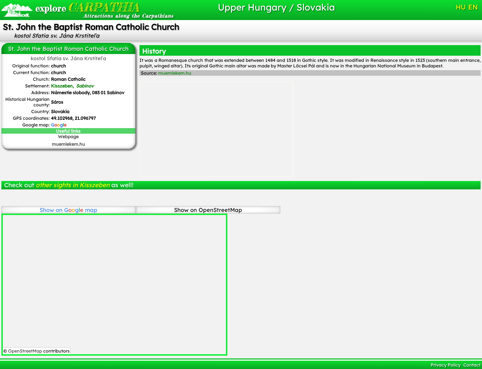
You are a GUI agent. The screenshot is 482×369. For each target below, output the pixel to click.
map (80, 209)
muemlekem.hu (68, 144)
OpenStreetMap (25, 351)
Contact (472, 365)
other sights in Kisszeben (73, 185)
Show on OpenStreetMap (208, 209)
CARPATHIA (87, 7)
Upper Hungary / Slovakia (276, 7)
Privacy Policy (446, 365)
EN (473, 7)
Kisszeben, (72, 86)
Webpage (68, 136)
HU (461, 7)
